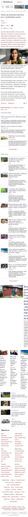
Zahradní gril (17, 492)
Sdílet (9, 25)
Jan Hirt (16, 439)
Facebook (5, 506)
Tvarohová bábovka (19, 457)
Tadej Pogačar (18, 441)
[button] (14, 56)
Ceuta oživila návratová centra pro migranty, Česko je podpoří (3, 362)
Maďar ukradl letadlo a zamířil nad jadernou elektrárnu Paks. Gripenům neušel (18, 175)
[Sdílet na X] (26, 103)
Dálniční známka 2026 (20, 468)
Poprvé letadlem (5, 468)
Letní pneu (22, 496)
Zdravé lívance (18, 455)
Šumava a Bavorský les (6, 470)
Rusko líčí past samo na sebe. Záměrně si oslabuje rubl (13, 361)
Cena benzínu (18, 482)
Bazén (12, 487)
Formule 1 (3, 459)
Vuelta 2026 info (18, 435)
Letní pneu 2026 (18, 466)
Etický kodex (14, 508)
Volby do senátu (4, 443)
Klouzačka (19, 489)
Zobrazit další (13, 149)
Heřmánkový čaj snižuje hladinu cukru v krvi (17, 136)
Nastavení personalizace (18, 509)
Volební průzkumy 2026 (6, 437)
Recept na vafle (18, 459)
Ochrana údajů (21, 508)
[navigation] (2, 2)
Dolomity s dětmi (5, 476)
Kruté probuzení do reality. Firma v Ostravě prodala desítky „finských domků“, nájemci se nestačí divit (18, 205)
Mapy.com (13, 480)
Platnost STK (18, 476)
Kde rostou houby (10, 482)
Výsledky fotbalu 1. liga (6, 453)
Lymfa (2, 109)
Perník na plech (18, 461)
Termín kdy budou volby (6, 441)
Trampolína (7, 489)
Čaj (11, 107)
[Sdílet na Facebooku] (24, 103)
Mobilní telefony (19, 494)
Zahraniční (11, 269)
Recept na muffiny (19, 453)
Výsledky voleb (4, 439)
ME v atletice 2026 (5, 457)
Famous (2, 20)
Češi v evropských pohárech (13, 484)
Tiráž (23, 506)
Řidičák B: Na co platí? (20, 472)
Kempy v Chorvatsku (6, 466)
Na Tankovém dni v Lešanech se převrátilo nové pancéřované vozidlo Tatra (17, 159)
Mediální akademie (6, 508)
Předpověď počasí (20, 480)
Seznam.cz (19, 2)
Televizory (13, 499)
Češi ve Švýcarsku (5, 472)
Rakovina (16, 107)
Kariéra (19, 506)
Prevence (21, 107)
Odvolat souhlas (7, 509)
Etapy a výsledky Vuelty (20, 437)
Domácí (10, 209)
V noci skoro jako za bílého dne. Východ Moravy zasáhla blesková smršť (17, 190)
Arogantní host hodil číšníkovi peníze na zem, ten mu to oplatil (17, 236)
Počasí (10, 193)
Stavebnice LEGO (6, 496)
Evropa (10, 178)
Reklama (14, 506)
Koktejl (10, 226)
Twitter (9, 506)
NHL (2, 461)
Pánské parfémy (13, 501)
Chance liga (4, 451)
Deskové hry (6, 499)
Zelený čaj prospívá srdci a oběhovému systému (13, 117)
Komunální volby (5, 445)
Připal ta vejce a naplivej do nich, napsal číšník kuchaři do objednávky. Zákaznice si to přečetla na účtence (17, 222)
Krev (6, 109)
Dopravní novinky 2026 (20, 470)
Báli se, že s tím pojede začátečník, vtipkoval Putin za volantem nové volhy (18, 266)
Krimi (10, 163)
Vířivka (22, 492)
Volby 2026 (3, 435)
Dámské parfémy (15, 496)
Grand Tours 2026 (19, 445)
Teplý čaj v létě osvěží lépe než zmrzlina (11, 126)
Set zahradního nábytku (7, 492)
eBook (4, 25)
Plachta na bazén (19, 487)
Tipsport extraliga (5, 455)
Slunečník (13, 489)
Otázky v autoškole (19, 474)
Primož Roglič (18, 443)
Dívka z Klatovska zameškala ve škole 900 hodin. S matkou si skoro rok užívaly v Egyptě (18, 250)
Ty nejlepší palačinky (19, 451)
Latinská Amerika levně (6, 474)
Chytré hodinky (19, 499)
